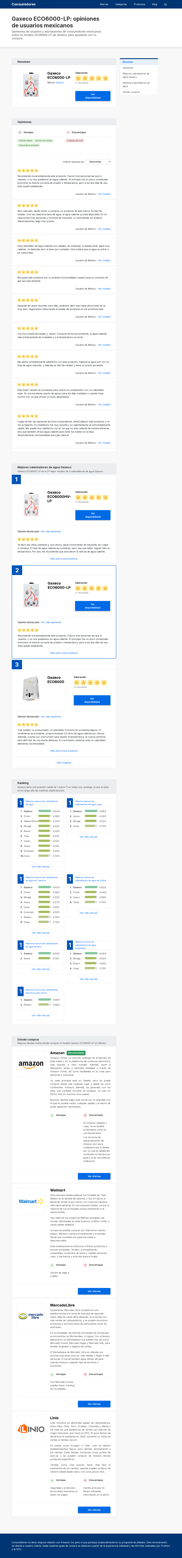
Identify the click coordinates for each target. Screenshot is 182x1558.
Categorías (121, 4)
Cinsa (27, 856)
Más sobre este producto (64, 558)
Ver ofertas (94, 1176)
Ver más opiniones (51, 531)
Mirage (27, 826)
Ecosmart (29, 851)
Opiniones (128, 67)
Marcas (104, 4)
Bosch (27, 831)
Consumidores (24, 4)
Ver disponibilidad (93, 96)
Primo (27, 816)
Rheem (27, 917)
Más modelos (64, 762)
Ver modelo (104, 194)
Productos (139, 4)
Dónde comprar (131, 92)
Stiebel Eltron (31, 821)
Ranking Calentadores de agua (136, 84)
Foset (27, 841)
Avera (27, 846)
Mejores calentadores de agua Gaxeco (136, 75)
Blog (154, 4)
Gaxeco (60, 82)
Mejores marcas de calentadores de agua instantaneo (85, 945)
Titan (26, 836)
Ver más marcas (40, 866)
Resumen (128, 61)
